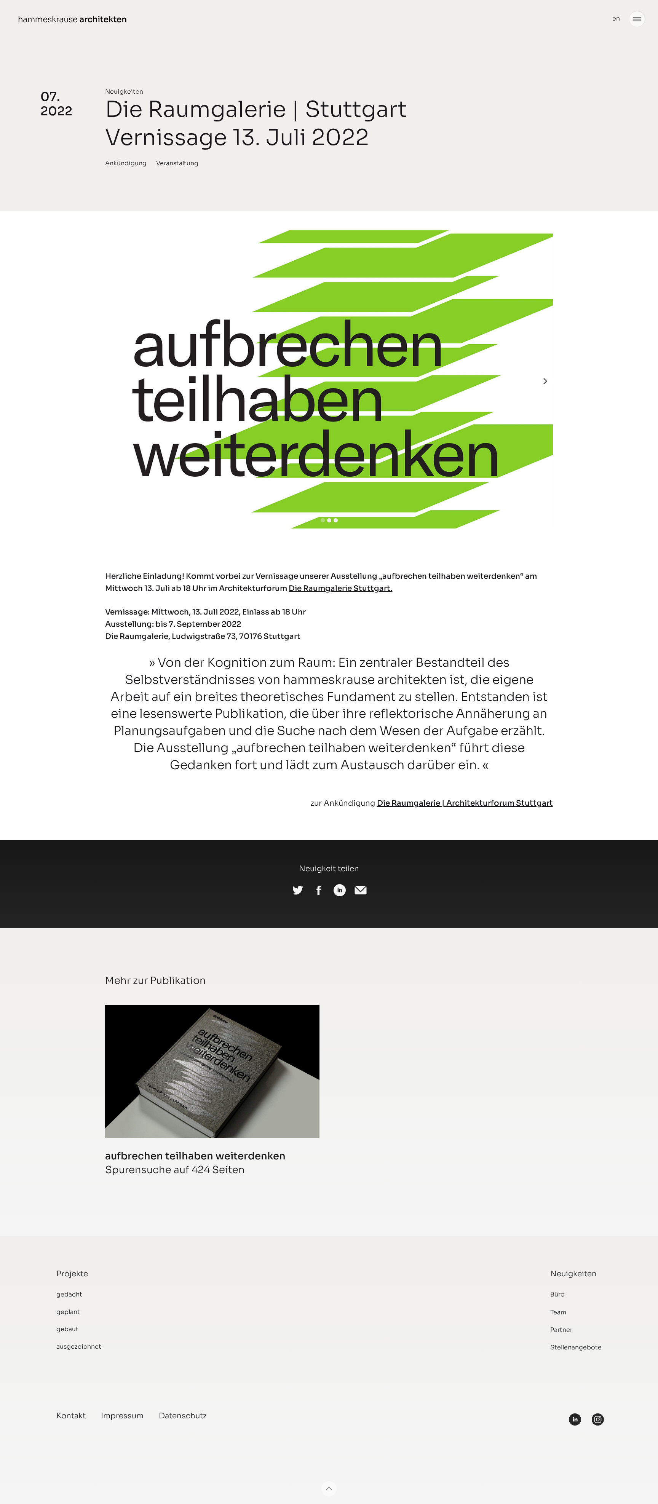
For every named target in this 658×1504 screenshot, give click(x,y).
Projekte (72, 1274)
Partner (561, 1330)
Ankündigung (126, 163)
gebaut (67, 1329)
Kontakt (71, 1416)
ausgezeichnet (78, 1347)
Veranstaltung (177, 163)
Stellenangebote (576, 1347)
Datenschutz (183, 1416)
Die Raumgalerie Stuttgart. (340, 588)
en (616, 18)
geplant (68, 1312)
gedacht (69, 1294)
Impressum (122, 1416)
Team (558, 1312)
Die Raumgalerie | (411, 803)
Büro (557, 1294)
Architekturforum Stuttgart (499, 803)
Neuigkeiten (124, 92)
